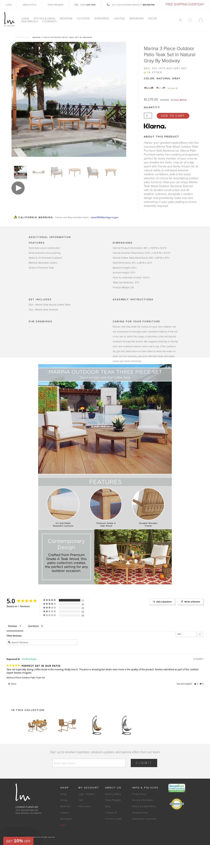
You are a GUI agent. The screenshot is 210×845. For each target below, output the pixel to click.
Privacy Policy (139, 794)
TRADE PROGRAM (55, 5)
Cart (80, 800)
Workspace (102, 18)
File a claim (84, 806)
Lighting (120, 18)
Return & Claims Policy (144, 806)
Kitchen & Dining (45, 18)
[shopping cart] (200, 20)
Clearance (49, 21)
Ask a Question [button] (164, 601)
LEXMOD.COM (22, 37)
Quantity (152, 107)
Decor (152, 18)
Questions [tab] (33, 626)
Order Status (29, 5)
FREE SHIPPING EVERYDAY (185, 4)
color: (162, 78)
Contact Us (111, 812)
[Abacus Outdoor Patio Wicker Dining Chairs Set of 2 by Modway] (67, 725)
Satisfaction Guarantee (144, 818)
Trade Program (113, 800)
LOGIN (8, 5)
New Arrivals (29, 21)
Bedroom (66, 18)
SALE (63, 825)
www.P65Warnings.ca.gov (104, 217)
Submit (144, 763)
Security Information (142, 800)
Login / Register (86, 794)
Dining (63, 800)
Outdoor (83, 18)
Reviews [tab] (12, 626)
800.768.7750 (148, 5)
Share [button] (13, 683)
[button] (196, 683)
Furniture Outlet (113, 818)
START (87, 5)
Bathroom (137, 18)
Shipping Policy (140, 812)
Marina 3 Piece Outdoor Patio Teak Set (26, 677)
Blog (107, 806)
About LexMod (113, 794)
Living (25, 18)
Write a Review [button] (192, 601)
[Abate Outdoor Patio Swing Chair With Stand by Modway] (97, 725)
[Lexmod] (9, 19)
